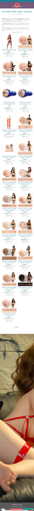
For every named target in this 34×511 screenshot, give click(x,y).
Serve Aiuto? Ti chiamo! (28, 509)
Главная (12, 13)
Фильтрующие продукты (17, 509)
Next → (17, 327)
